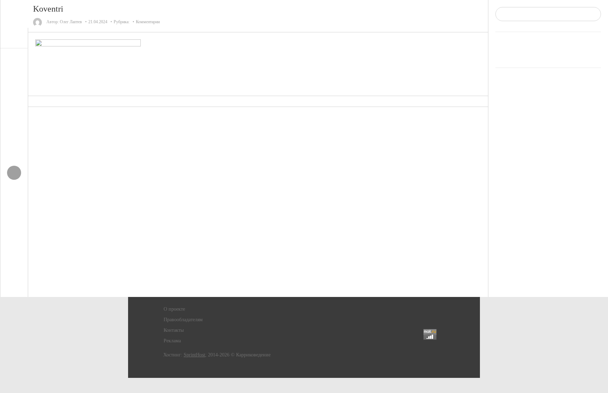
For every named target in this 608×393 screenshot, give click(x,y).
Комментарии (148, 21)
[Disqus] (258, 202)
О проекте (174, 309)
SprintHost (194, 354)
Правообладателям (183, 319)
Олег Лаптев (71, 21)
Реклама (172, 340)
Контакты (174, 330)
